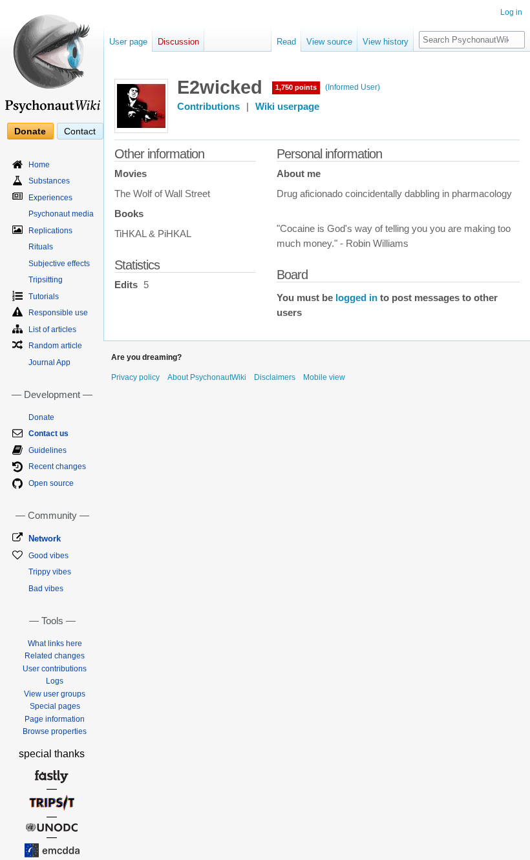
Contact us (48, 433)
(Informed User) (352, 87)
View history (385, 42)
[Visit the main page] (51, 58)
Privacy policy (135, 377)
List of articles (52, 329)
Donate (30, 131)
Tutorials (43, 296)
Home (39, 164)
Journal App (49, 362)
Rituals (40, 246)
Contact (80, 131)
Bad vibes (45, 588)
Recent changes (57, 466)
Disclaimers (274, 377)
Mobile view (324, 377)
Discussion (178, 42)
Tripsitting (45, 279)
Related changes (55, 655)
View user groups (54, 693)
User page (128, 42)
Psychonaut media (61, 213)
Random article (55, 345)
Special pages (55, 706)
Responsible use (58, 312)
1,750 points (296, 87)
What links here (55, 643)
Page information (55, 719)
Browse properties (55, 731)
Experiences (50, 197)
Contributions (208, 106)
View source (329, 42)
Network (44, 538)
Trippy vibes (49, 571)
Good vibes (48, 555)
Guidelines (47, 450)
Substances (49, 180)
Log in (511, 12)
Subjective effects (59, 263)
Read (286, 42)
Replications (50, 230)
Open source (51, 483)
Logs (54, 681)
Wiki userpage (287, 106)
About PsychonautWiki (206, 377)
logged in (356, 298)
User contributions (55, 668)
